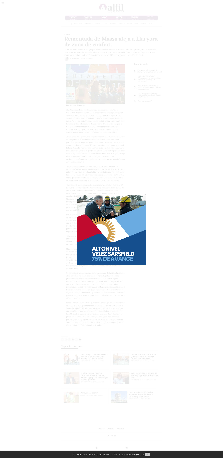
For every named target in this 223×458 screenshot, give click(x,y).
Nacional (106, 24)
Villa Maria (129, 24)
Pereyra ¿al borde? (89, 393)
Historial (111, 428)
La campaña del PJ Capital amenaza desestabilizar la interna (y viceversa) (141, 394)
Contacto (101, 428)
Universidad (143, 24)
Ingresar (121, 428)
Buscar (150, 24)
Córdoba (98, 24)
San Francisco (121, 24)
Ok (147, 454)
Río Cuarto (113, 24)
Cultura (136, 24)
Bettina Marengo (74, 59)
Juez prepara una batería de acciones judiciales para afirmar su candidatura (94, 356)
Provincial (67, 34)
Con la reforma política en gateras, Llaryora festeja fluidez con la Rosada (143, 356)
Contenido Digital (88, 24)
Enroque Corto (78, 24)
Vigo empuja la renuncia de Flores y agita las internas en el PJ (144, 375)
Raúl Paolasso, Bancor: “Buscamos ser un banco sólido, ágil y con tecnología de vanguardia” (94, 376)
